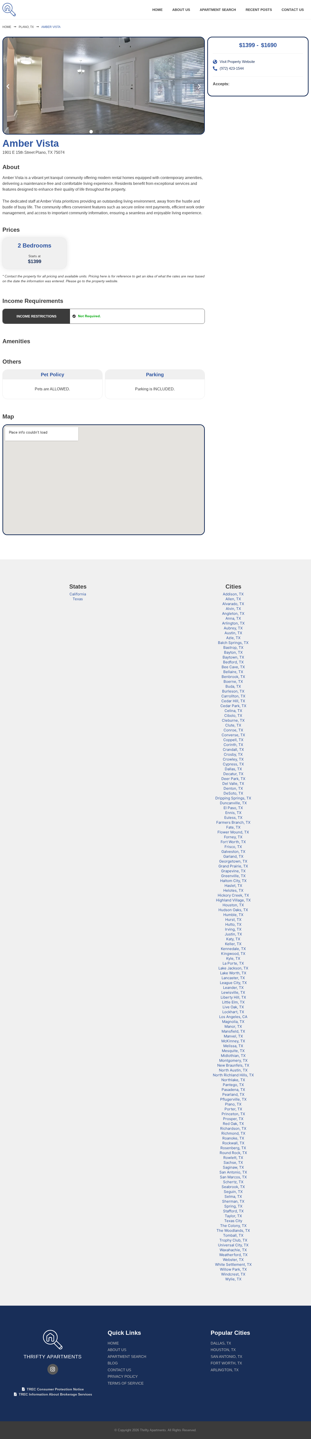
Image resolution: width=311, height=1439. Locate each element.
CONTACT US (293, 10)
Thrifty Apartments (53, 1356)
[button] (8, 86)
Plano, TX (26, 27)
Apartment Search (218, 10)
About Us (181, 10)
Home (157, 10)
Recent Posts (259, 10)
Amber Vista (50, 27)
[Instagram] (52, 1369)
